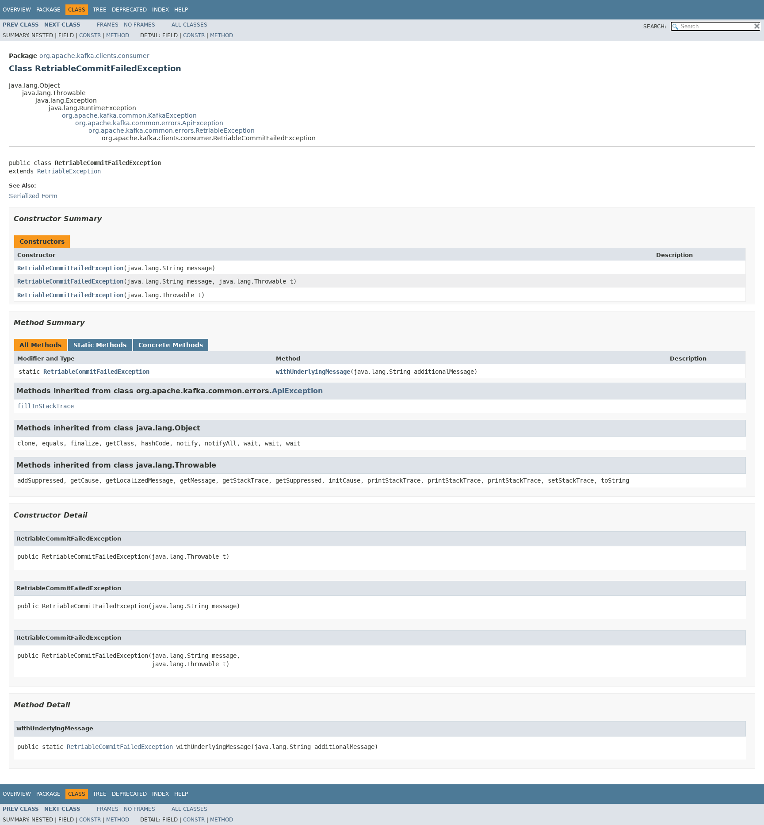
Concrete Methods (170, 345)
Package (48, 10)
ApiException (297, 391)
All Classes (189, 25)
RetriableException (69, 171)
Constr (90, 35)
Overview (17, 10)
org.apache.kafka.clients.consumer (94, 55)
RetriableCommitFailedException (70, 268)
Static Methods (99, 345)
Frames (107, 25)
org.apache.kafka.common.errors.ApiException (149, 123)
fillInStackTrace (45, 406)
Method (117, 35)
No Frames (139, 25)
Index (160, 10)
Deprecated (129, 10)
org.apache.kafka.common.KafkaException (129, 115)
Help (181, 10)
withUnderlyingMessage (313, 371)
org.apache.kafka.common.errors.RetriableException (171, 130)
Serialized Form (33, 196)
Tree (100, 10)
